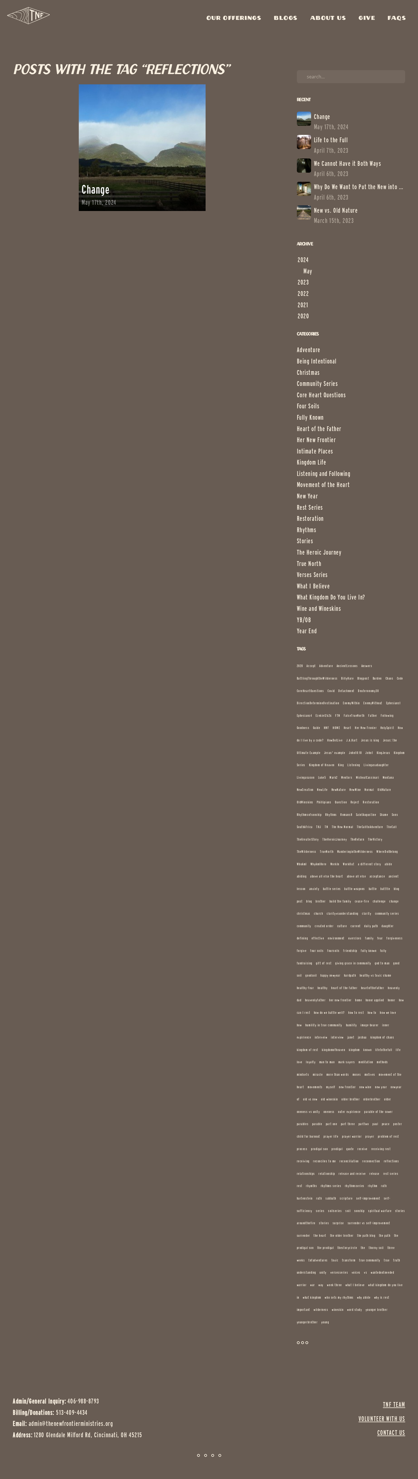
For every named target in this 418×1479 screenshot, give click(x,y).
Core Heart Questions (321, 395)
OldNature (384, 789)
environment (336, 938)
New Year (307, 496)
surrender (303, 1235)
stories (324, 1223)
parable (317, 1124)
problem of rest (388, 1136)
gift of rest (324, 963)
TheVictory (375, 839)
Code (400, 678)
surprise (338, 1223)
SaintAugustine (366, 814)
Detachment (346, 691)
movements (315, 1087)
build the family (340, 901)
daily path (371, 926)
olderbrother (371, 1099)
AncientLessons (347, 666)
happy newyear (330, 975)
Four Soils (308, 406)
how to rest (356, 1012)
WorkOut (348, 864)
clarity (366, 913)
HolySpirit (387, 728)
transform (349, 1260)
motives (370, 1074)
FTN (337, 715)
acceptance (377, 876)
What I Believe (313, 586)
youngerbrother (307, 1322)
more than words (337, 1074)
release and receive (352, 1173)
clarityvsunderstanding (343, 913)
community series (387, 913)
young (325, 1322)
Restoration (310, 518)
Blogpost (363, 678)
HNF (326, 728)
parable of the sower (378, 1112)
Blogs (287, 18)
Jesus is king (370, 740)
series (320, 1211)
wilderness (321, 1309)
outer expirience (349, 1112)
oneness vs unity (308, 1112)
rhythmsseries (355, 1186)
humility (351, 1025)
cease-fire (362, 901)
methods (382, 1062)
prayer (369, 1136)
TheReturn (358, 839)
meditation (366, 1062)
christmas (304, 913)
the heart (320, 1235)
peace (386, 1124)
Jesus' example (334, 753)
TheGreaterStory (308, 839)
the (363, 1248)
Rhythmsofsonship (309, 814)
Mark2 (334, 777)
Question (341, 802)
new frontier (347, 1087)
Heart (347, 728)
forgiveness (394, 938)
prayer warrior (352, 1136)
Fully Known (310, 417)
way (321, 1285)
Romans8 (346, 814)
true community (369, 1260)
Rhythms (306, 530)
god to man (382, 963)
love (300, 1062)
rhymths (311, 1186)
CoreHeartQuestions (310, 691)
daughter (388, 926)
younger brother (377, 1309)
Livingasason (305, 777)
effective (318, 938)
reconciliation (349, 1161)
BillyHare (347, 678)
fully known (368, 950)
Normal (369, 789)
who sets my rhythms (339, 1297)
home (358, 1000)
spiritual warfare (380, 1211)
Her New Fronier (366, 728)
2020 (300, 666)
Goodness (303, 728)
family (369, 938)
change (394, 901)
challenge (379, 901)
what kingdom (312, 1297)
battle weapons (354, 889)
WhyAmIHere (319, 864)
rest (300, 1186)
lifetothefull (383, 1050)
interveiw (321, 1037)
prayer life (331, 1136)
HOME (336, 728)
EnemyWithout (372, 703)
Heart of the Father (319, 429)
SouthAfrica (305, 827)
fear (380, 938)
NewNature (339, 789)
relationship (326, 1173)
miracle (318, 1074)
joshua (362, 1037)
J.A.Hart (351, 740)
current (356, 926)
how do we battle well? (329, 1012)
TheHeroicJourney (334, 839)
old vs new (310, 1099)
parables (303, 1124)
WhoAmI (302, 864)
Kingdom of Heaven (322, 765)
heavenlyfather (315, 1000)
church (318, 913)
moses (357, 1074)
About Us (329, 18)
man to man (327, 1062)
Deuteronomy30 (368, 691)
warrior (302, 1285)
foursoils (333, 950)
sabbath (331, 1198)
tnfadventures (318, 1260)
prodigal (337, 1149)
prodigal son (319, 1149)
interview (337, 1037)
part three (348, 1124)
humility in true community (323, 1025)
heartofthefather (372, 988)
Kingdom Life (311, 462)
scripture (346, 1198)
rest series (391, 1173)
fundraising (305, 963)
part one (331, 1124)
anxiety (314, 889)
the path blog (366, 1235)
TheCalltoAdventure (370, 827)
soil (348, 1211)
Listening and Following (323, 473)
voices (356, 1272)
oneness (329, 1112)
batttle (385, 889)
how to (372, 1012)
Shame (384, 814)
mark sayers (346, 1062)
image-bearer (369, 1025)
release (374, 1173)
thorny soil (376, 1248)
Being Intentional (317, 361)
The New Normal (342, 827)
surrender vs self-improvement (369, 1223)
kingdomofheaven (333, 1050)
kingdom (354, 1050)
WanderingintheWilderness (355, 851)
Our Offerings (235, 18)
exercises (355, 938)
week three (334, 1285)
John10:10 (355, 753)
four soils (317, 950)
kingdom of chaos (382, 1037)
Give (368, 18)
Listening (353, 765)
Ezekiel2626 (324, 715)
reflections (391, 1161)
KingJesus (383, 753)
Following (387, 715)
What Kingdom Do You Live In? (331, 597)
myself (330, 1087)
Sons (395, 814)
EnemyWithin (351, 703)
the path (384, 1235)
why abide (364, 1297)
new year (381, 1087)
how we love (388, 1012)
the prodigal (325, 1248)
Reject (355, 802)
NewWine (355, 789)
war (312, 1285)
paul (375, 1124)
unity (323, 1272)
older (387, 1099)
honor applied (375, 1000)
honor (392, 1000)
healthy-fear (305, 988)
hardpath (350, 975)
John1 (369, 753)
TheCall (392, 827)
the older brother (342, 1235)
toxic (335, 1260)
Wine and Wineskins (319, 608)
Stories (305, 541)
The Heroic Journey (319, 552)
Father (372, 715)
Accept (311, 666)
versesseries (339, 1272)
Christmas (308, 372)
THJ (318, 827)
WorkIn (335, 864)
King (341, 765)
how (299, 1025)
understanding (306, 1272)
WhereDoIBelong (387, 851)
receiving (303, 1161)
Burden (377, 678)
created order (324, 926)
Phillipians (324, 802)
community (304, 926)
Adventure (308, 350)
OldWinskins (305, 802)
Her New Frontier (316, 440)
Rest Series (310, 507)
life (398, 1050)
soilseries (335, 1211)
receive (362, 1149)
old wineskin (329, 1099)
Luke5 (322, 777)
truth (396, 1260)
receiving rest (381, 1149)
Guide (316, 728)
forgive (302, 950)
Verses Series (312, 574)
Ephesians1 (393, 703)
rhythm (372, 1186)
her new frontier (340, 1000)
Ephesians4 (304, 715)
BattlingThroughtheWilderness (317, 678)
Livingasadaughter (376, 765)
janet (351, 1037)
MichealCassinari (367, 777)
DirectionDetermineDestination (318, 703)
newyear (396, 1087)
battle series (332, 889)
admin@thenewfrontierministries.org (71, 1423)
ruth (319, 1198)
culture (342, 926)
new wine (365, 1087)
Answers (367, 666)
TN (326, 827)
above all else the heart (326, 876)
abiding (302, 876)
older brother (351, 1099)
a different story (369, 864)
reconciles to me (324, 1161)
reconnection (371, 1161)
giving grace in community (353, 963)
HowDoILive (335, 740)
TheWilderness (306, 851)
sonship (359, 1211)
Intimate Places (315, 451)
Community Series (317, 383)
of (298, 1099)
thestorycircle (347, 1248)
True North (309, 563)
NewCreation (305, 789)
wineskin (337, 1309)
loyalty (311, 1062)
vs (365, 1272)
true (387, 1260)
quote (350, 1149)
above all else (356, 876)
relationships (306, 1173)
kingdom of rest (307, 1050)
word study (354, 1309)
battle (373, 889)
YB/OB (304, 620)
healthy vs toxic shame (376, 975)
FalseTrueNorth (354, 715)
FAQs (397, 18)
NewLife (322, 789)
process (302, 1149)
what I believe (355, 1285)
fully (383, 950)
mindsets (303, 1074)
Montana (388, 777)
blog (309, 901)
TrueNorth (327, 851)
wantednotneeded (382, 1272)
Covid (331, 691)
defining (302, 938)
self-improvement (368, 1198)
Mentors (346, 777)
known (367, 1050)
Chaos (390, 678)
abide (388, 864)
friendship (350, 950)
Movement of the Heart (323, 484)
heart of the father (344, 988)
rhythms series (331, 1186)
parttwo (364, 1124)
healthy (323, 988)
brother (321, 901)
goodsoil (311, 975)
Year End (307, 631)
